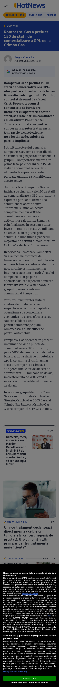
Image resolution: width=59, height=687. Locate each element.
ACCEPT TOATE (29, 678)
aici (49, 615)
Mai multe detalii (30, 593)
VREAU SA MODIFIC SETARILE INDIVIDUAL (29, 682)
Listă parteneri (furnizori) (15, 671)
